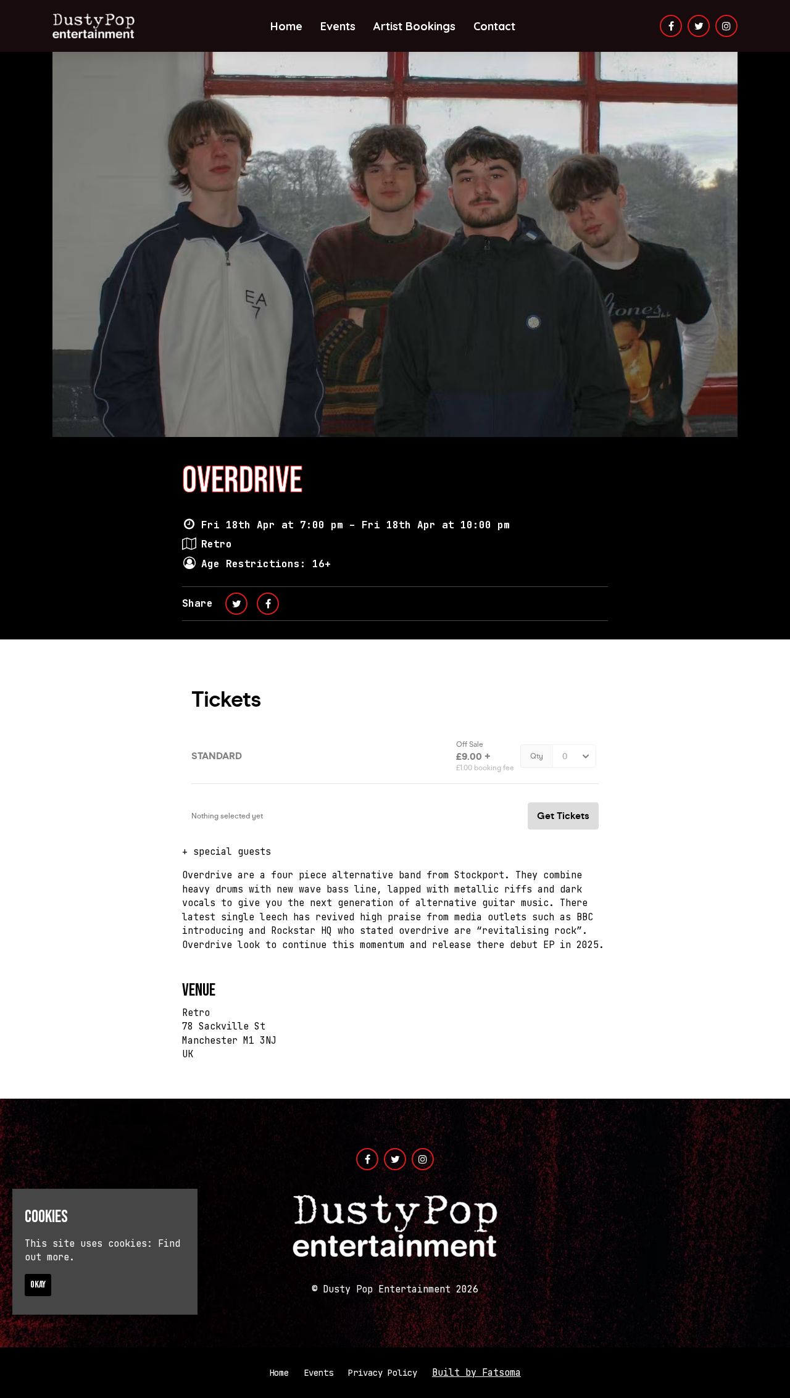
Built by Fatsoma (476, 1373)
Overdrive (242, 481)
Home (286, 26)
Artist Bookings (414, 26)
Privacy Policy (382, 1372)
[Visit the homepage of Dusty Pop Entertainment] (93, 26)
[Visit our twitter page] (699, 26)
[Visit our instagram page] (726, 26)
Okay (38, 1284)
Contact (494, 26)
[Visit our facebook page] (671, 26)
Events (338, 26)
